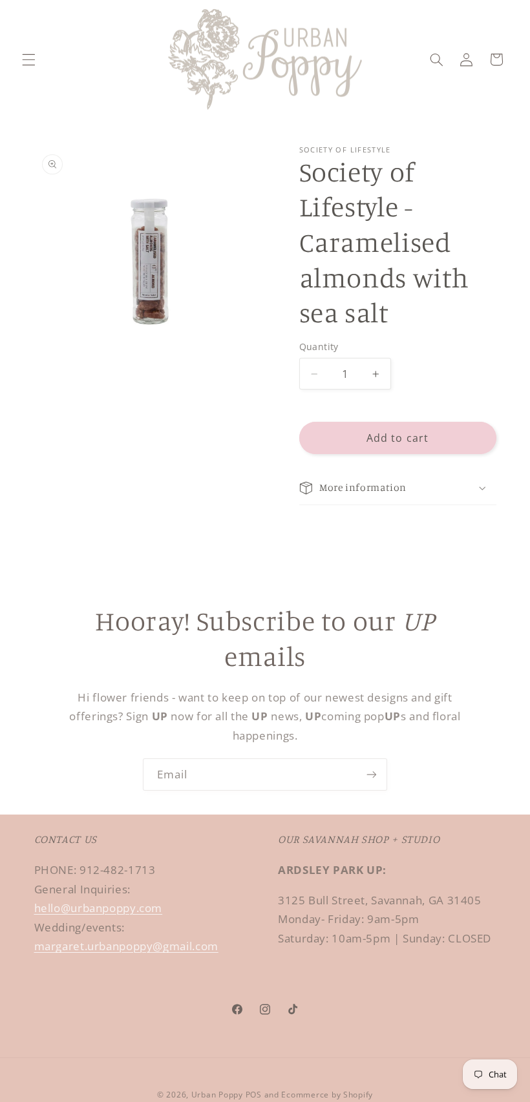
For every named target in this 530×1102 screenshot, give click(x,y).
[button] (28, 59)
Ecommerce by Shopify (327, 1094)
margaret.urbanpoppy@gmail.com (126, 946)
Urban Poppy (217, 1094)
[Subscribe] (372, 774)
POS (254, 1094)
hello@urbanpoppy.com (98, 907)
